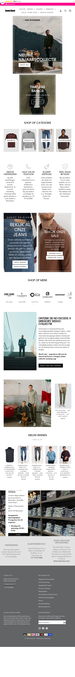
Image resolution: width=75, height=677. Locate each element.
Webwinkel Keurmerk (62, 561)
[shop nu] (37, 45)
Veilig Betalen (43, 591)
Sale (24, 12)
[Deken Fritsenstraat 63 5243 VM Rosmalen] (37, 513)
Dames (39, 9)
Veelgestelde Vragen (45, 585)
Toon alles (37, 439)
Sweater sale (55, 257)
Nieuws (41, 600)
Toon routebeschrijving (18, 535)
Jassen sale (55, 253)
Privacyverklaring (44, 588)
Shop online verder (50, 365)
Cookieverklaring (44, 582)
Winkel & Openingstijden (46, 597)
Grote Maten (46, 12)
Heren (30, 9)
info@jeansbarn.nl (10, 584)
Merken (50, 9)
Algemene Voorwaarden (46, 579)
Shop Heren (20, 262)
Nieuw (22, 9)
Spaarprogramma (44, 606)
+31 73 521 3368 (37, 558)
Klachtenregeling (44, 603)
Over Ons (33, 12)
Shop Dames (20, 266)
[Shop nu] (37, 95)
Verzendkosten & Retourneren (48, 594)
